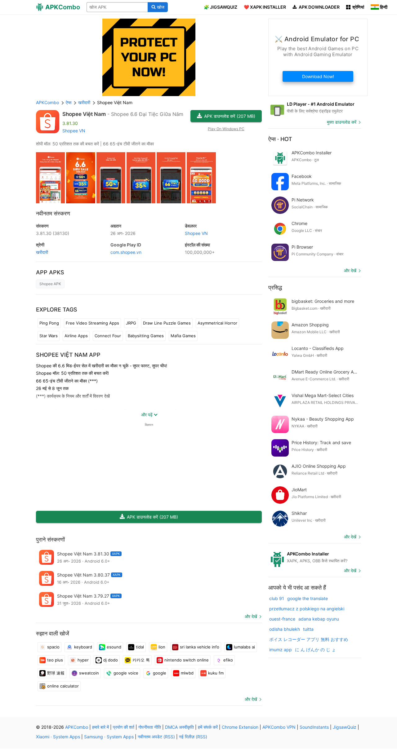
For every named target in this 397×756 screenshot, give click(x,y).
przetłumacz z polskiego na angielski (306, 608)
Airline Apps (76, 335)
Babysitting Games (146, 335)
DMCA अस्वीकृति (179, 727)
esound (114, 646)
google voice (126, 672)
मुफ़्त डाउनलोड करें (341, 122)
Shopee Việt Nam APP (68, 354)
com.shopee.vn (125, 252)
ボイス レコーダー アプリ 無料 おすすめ (308, 639)
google (159, 672)
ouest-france (282, 618)
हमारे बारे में (100, 727)
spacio (53, 646)
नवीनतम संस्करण (53, 213)
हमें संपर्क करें (208, 727)
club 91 (276, 598)
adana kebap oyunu (318, 618)
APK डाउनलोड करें (229, 116)
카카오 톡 (141, 659)
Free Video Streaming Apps (92, 323)
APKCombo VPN (279, 727)
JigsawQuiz (344, 727)
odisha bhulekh (284, 629)
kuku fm (216, 672)
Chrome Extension (240, 727)
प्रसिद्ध (275, 287)
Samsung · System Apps (109, 736)
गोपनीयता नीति (149, 727)
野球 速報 (56, 672)
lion (161, 646)
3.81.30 (52, 233)
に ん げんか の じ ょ (315, 649)
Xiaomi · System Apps (58, 736)
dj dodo (110, 659)
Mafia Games (183, 335)
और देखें (251, 616)
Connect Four (108, 335)
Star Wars (48, 335)
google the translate (307, 598)
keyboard (83, 646)
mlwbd (187, 672)
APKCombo (47, 102)
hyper (83, 659)
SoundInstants (314, 727)
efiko (228, 659)
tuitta (308, 629)
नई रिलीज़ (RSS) (193, 736)
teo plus (55, 659)
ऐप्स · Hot (280, 139)
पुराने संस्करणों (50, 539)
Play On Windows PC (226, 128)
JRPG (131, 323)
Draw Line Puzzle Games (167, 323)
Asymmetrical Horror (217, 323)
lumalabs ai (244, 646)
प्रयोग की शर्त (123, 727)
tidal (140, 646)
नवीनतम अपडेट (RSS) (156, 736)
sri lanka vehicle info (199, 646)
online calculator (63, 685)
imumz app (280, 649)
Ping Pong (49, 323)
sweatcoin (89, 672)
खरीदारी (42, 252)
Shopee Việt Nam (84, 114)
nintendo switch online (186, 659)
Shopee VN (73, 130)
